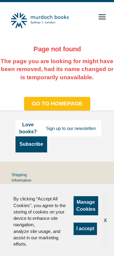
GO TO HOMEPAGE (57, 104)
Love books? (28, 128)
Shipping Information (21, 177)
